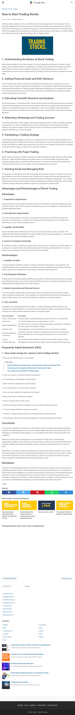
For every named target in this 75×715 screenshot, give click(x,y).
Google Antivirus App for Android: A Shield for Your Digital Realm (31, 645)
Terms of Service (52, 705)
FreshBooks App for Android (19, 682)
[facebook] (9, 492)
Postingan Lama (67, 578)
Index (40, 628)
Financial (5, 634)
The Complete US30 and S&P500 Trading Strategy (22, 371)
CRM (4, 628)
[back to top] (71, 711)
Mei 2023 (7, 609)
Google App (42, 625)
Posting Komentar (17, 19)
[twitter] (23, 492)
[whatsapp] (52, 492)
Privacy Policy (42, 705)
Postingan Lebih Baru (9, 578)
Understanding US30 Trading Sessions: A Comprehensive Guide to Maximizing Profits (33, 365)
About (26, 705)
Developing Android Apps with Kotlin (22, 663)
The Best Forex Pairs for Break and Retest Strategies (27, 654)
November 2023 (9, 600)
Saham (41, 631)
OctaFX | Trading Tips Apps (40, 712)
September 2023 (9, 603)
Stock (40, 634)
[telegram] (66, 492)
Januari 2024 (8, 593)
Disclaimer (33, 705)
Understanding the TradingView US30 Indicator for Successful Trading (29, 368)
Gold (4, 640)
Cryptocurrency (7, 631)
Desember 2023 (9, 597)
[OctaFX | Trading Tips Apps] (37, 2)
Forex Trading (7, 637)
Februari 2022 (8, 615)
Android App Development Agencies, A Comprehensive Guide (30, 673)
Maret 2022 (7, 612)
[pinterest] (37, 492)
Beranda (20, 705)
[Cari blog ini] (72, 2)
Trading (41, 637)
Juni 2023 (7, 606)
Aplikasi (5, 625)
